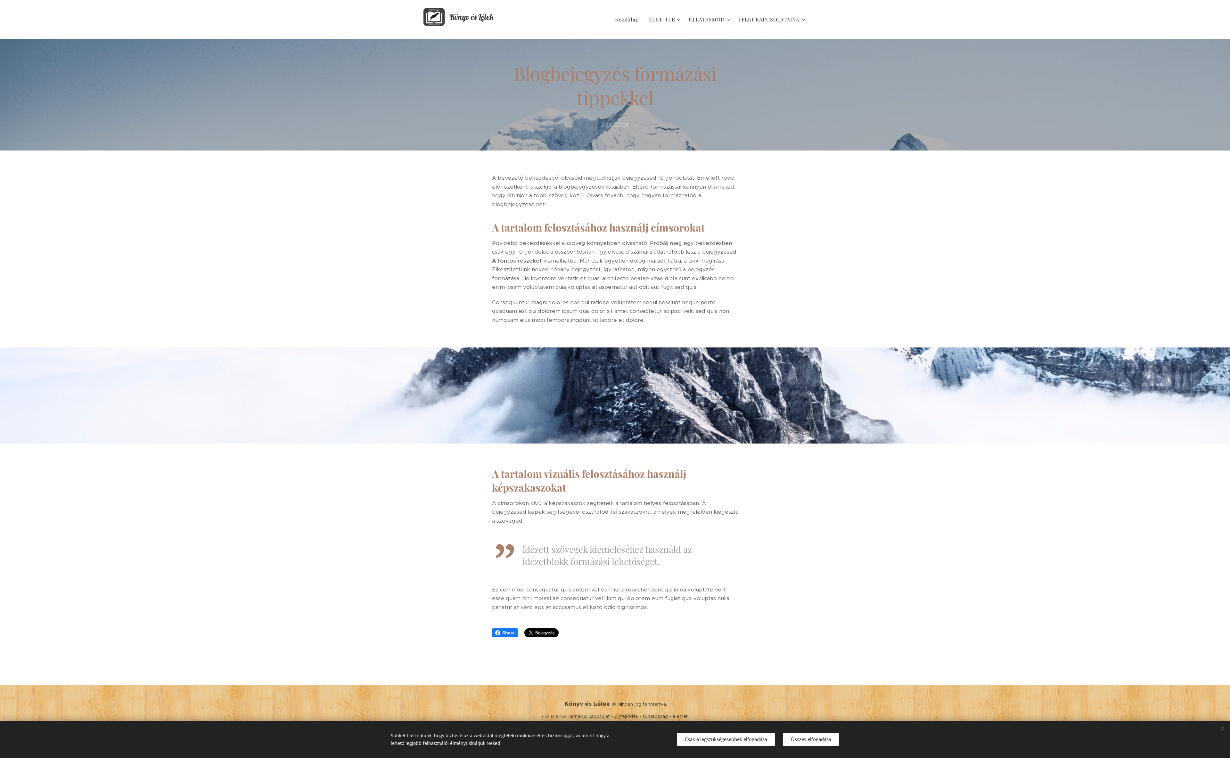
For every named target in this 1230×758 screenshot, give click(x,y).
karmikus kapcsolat (589, 716)
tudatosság (656, 716)
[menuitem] (628, 20)
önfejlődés (627, 716)
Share (508, 632)
